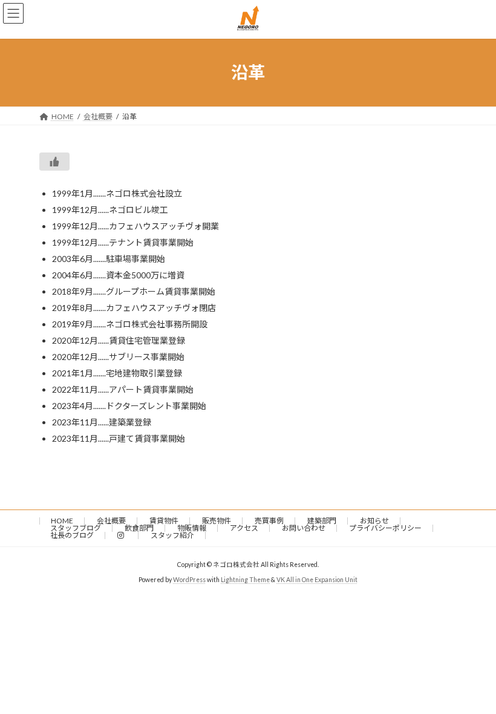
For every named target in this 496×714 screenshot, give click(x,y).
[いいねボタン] (54, 161)
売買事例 (269, 520)
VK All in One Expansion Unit (316, 579)
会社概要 (111, 520)
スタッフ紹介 (172, 535)
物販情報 (191, 527)
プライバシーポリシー (385, 527)
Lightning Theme (245, 579)
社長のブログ (72, 535)
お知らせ (374, 520)
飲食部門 (139, 527)
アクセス (244, 527)
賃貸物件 (163, 520)
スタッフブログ (75, 527)
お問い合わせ (303, 527)
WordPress (189, 579)
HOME (62, 520)
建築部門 (321, 520)
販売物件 (216, 520)
